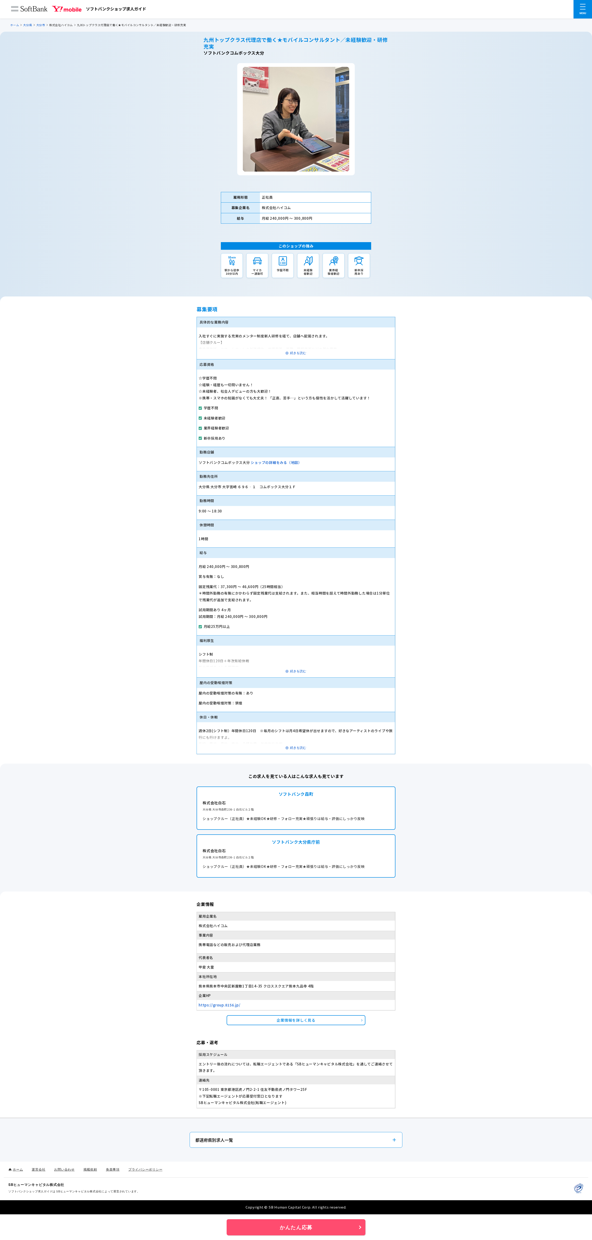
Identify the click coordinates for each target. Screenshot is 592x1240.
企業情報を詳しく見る (296, 1020)
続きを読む (298, 353)
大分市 (40, 25)
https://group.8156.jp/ (219, 1004)
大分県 (27, 25)
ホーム (14, 25)
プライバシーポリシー (145, 1169)
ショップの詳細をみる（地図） (276, 462)
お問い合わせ (64, 1169)
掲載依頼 (90, 1169)
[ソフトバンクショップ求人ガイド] (78, 10)
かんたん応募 (296, 1227)
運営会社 (38, 1169)
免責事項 (113, 1169)
